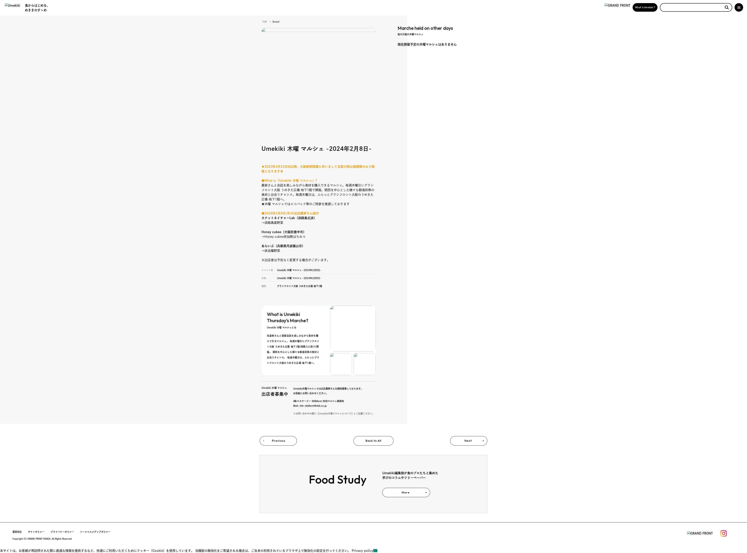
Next (468, 440)
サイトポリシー (36, 532)
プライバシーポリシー (62, 532)
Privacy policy (362, 550)
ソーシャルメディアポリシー (95, 532)
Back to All (373, 440)
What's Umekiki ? (645, 7)
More (405, 492)
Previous (278, 440)
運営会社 (17, 532)
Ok (375, 550)
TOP (264, 21)
